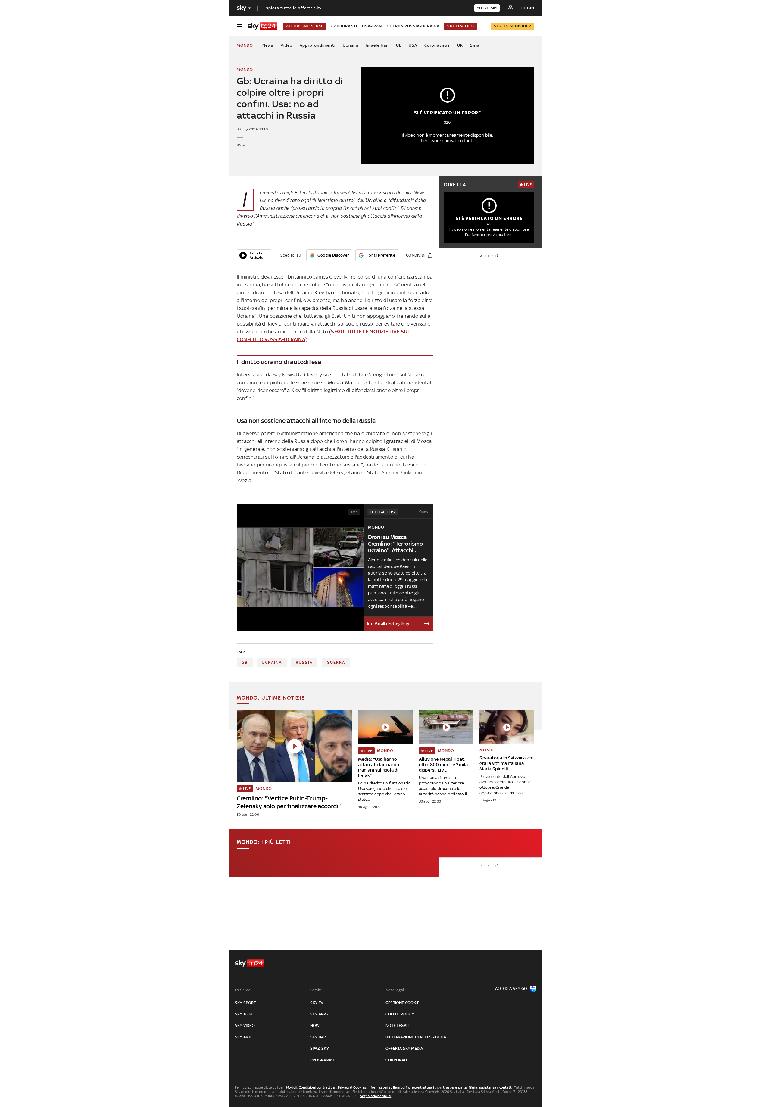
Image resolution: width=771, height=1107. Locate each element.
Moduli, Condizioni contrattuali (311, 1087)
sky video (245, 1025)
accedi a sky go (511, 988)
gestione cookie (402, 1002)
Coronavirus (437, 45)
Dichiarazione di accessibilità (416, 1037)
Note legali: (396, 990)
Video (286, 45)
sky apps (319, 1014)
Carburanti (344, 26)
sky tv (316, 1002)
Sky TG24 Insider (512, 26)
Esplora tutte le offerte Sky (293, 8)
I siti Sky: (242, 990)
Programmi (322, 1060)
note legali (397, 1025)
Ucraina (350, 45)
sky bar (318, 1037)
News (267, 45)
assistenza (487, 1087)
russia (304, 662)
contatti (506, 1087)
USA (413, 45)
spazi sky (319, 1048)
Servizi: (316, 990)
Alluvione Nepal (304, 26)
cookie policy (400, 1014)
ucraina (272, 662)
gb (245, 662)
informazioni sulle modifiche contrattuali (401, 1087)
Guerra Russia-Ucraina (413, 26)
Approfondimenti (318, 45)
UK (460, 45)
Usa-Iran (372, 26)
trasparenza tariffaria (460, 1087)
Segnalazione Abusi (376, 1096)
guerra (336, 662)
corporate (397, 1060)
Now (315, 1025)
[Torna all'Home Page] (262, 26)
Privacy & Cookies (352, 1087)
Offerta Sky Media (404, 1048)
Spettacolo (460, 26)
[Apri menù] (239, 26)
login (527, 8)
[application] (254, 255)
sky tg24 (244, 1014)
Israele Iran (377, 45)
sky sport (245, 1002)
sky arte (244, 1037)
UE (398, 45)
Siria (474, 45)
